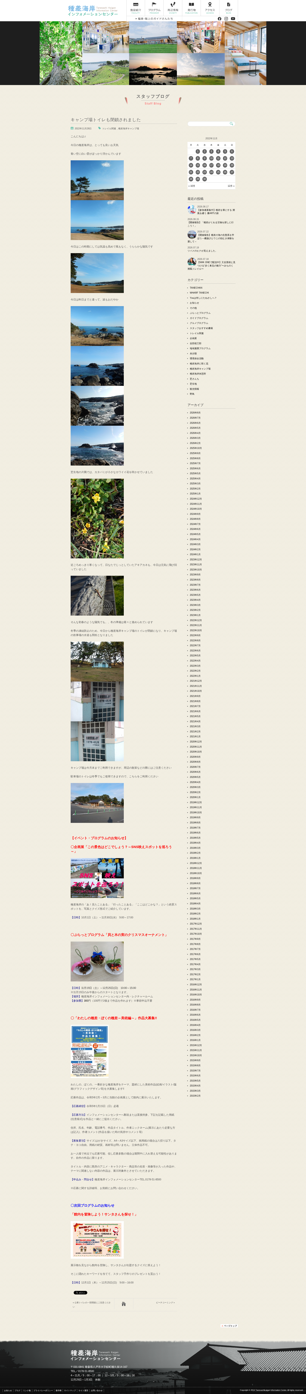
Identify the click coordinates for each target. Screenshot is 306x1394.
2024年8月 (195, 519)
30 (204, 179)
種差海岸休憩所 (198, 373)
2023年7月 (195, 585)
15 (198, 165)
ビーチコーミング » (165, 1302)
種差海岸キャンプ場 (128, 128)
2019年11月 (196, 807)
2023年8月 (195, 579)
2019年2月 (195, 853)
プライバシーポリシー (43, 1390)
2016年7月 (195, 1010)
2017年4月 (195, 964)
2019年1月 (195, 858)
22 (198, 172)
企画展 (193, 338)
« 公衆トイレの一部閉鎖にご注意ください (92, 1304)
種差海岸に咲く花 (199, 363)
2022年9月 (195, 635)
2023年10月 (196, 569)
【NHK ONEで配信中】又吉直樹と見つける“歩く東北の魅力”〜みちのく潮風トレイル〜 (211, 265)
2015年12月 (196, 1045)
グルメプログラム (199, 323)
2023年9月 (195, 574)
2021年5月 (195, 716)
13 (232, 158)
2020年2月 (195, 792)
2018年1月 (195, 918)
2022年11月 (196, 625)
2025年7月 (195, 463)
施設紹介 (135, 8)
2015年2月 (195, 1095)
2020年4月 (195, 782)
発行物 (191, 8)
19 (225, 165)
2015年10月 (196, 1055)
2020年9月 (195, 757)
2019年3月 (195, 848)
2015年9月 (195, 1060)
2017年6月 (195, 954)
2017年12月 (196, 923)
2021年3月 (195, 726)
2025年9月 (195, 453)
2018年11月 (196, 868)
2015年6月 (195, 1075)
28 (191, 179)
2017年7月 (195, 949)
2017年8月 (195, 944)
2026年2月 (195, 443)
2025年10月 (196, 448)
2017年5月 (195, 959)
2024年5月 (195, 534)
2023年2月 (195, 610)
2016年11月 (196, 989)
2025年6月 (195, 468)
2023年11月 (196, 564)
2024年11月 (196, 504)
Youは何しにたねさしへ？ (203, 298)
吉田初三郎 (195, 343)
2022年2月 (195, 670)
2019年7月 (195, 827)
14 (191, 165)
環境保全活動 (197, 358)
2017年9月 (195, 939)
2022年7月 (195, 645)
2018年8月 (195, 883)
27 (232, 172)
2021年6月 (195, 711)
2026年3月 (195, 438)
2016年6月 (195, 1014)
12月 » (231, 186)
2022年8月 (195, 640)
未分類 (193, 353)
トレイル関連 (109, 128)
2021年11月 (196, 686)
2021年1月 (195, 736)
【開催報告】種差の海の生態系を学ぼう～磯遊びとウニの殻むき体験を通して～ (211, 238)
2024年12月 (196, 498)
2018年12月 (196, 863)
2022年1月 (195, 676)
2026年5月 (195, 428)
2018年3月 (195, 908)
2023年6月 (195, 589)
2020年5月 (195, 777)
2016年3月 (195, 1030)
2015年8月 (195, 1065)
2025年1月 (195, 493)
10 (211, 158)
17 (211, 165)
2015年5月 (195, 1080)
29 (198, 179)
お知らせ (194, 303)
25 (218, 172)
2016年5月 (195, 1020)
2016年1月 (195, 1040)
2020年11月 (196, 746)
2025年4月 (195, 478)
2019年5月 (195, 838)
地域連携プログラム (200, 348)
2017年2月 (195, 974)
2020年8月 (195, 762)
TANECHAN (196, 287)
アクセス (210, 8)
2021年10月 (196, 691)
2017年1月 (195, 979)
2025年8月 (195, 458)
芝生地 (193, 383)
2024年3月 (195, 544)
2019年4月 (195, 842)
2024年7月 (195, 524)
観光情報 (194, 389)
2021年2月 (195, 731)
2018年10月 (196, 873)
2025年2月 (195, 488)
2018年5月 (195, 898)
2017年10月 (196, 934)
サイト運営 (83, 1390)
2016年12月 (196, 984)
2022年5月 (195, 655)
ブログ (228, 8)
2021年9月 (195, 696)
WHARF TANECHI (199, 292)
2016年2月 (195, 1035)
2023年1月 (195, 615)
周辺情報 (173, 8)
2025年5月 (195, 473)
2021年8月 (195, 701)
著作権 (58, 1390)
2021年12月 (196, 681)
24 (211, 172)
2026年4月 (195, 433)
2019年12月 (196, 802)
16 (204, 165)
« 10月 (191, 186)
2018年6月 (195, 893)
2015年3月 (195, 1090)
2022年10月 (196, 630)
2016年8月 (195, 1004)
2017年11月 (196, 929)
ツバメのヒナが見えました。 (202, 250)
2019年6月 (195, 832)
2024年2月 (195, 549)
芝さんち (194, 379)
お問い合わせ (97, 1390)
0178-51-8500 (86, 1371)
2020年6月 (195, 772)
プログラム (154, 8)
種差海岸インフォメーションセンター (95, 10)
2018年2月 (195, 913)
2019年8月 (195, 822)
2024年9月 (195, 514)
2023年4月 (195, 600)
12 (225, 158)
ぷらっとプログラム (200, 313)
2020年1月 (195, 797)
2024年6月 (195, 529)
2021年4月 (195, 721)
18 (218, 165)
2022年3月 (195, 665)
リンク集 (27, 1390)
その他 (193, 308)
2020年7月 (195, 767)
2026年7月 (195, 417)
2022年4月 (195, 660)
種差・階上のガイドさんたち (154, 18)
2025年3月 (195, 483)
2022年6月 (195, 650)
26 (225, 172)
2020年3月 (195, 787)
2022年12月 (196, 620)
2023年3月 (195, 605)
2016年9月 (195, 999)
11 (218, 158)
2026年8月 (195, 412)
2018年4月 (195, 903)
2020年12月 (196, 741)
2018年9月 (195, 878)
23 (204, 172)
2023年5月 (195, 595)
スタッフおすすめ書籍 (201, 328)
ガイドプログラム (199, 318)
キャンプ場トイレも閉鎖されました (106, 119)
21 (191, 172)
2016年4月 (195, 1025)
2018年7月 (195, 888)
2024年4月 (195, 539)
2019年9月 (195, 817)
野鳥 (192, 394)
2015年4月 (195, 1085)
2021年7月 (195, 706)
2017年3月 (195, 969)
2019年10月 (196, 812)
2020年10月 (196, 751)
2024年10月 (196, 509)
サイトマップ (70, 1390)
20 (232, 165)
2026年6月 (195, 423)
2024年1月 (195, 554)
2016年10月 (196, 994)
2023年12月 (196, 559)
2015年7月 (195, 1070)
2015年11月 (196, 1050)
